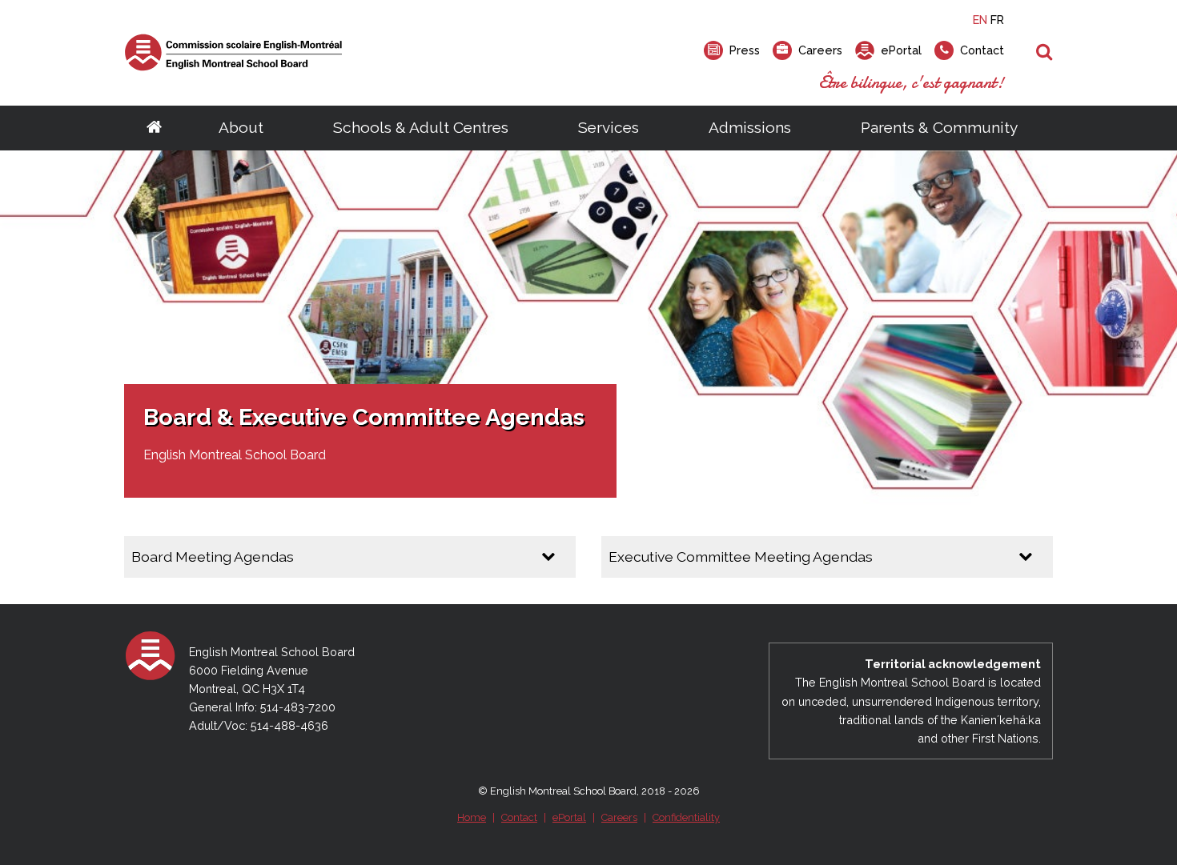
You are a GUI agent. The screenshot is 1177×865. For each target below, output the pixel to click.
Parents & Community (939, 127)
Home (471, 817)
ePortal (569, 817)
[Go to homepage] (154, 128)
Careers (619, 817)
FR (997, 19)
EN (980, 19)
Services (608, 127)
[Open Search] (1044, 52)
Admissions (750, 127)
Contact (519, 817)
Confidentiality (686, 817)
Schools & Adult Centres (420, 127)
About (241, 127)
